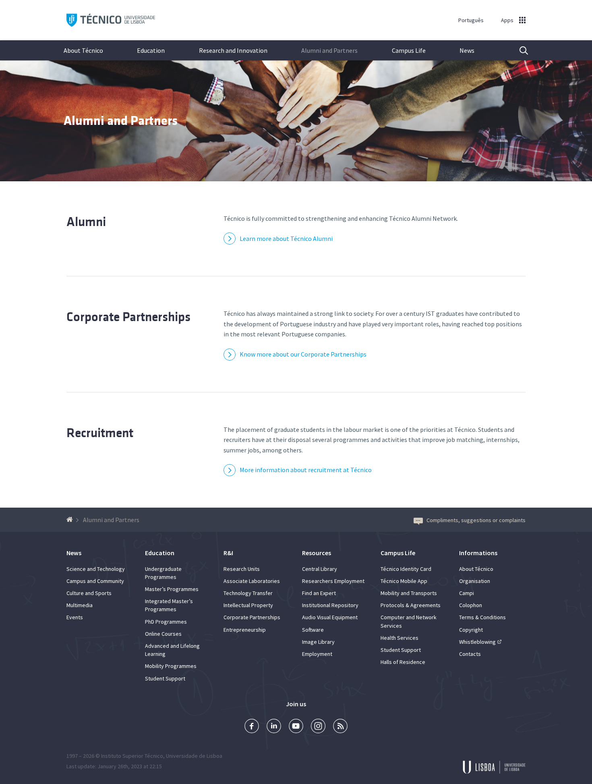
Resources (316, 553)
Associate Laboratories (252, 581)
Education (151, 50)
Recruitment (99, 433)
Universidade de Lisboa (194, 755)
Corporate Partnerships (128, 317)
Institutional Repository (330, 605)
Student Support (165, 678)
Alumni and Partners (329, 50)
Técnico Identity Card (406, 568)
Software (313, 629)
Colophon (470, 605)
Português (471, 20)
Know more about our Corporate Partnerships (303, 354)
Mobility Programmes (171, 666)
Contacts (470, 653)
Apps (507, 20)
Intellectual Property (248, 605)
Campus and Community (95, 581)
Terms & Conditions (482, 617)
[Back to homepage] (70, 520)
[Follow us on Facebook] (251, 727)
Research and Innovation (233, 50)
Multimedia (79, 605)
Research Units (242, 568)
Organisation (474, 581)
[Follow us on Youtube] (296, 727)
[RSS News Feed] (340, 727)
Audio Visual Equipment (330, 617)
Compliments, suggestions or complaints (476, 520)
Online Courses (163, 633)
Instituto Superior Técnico (132, 755)
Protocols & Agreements (411, 605)
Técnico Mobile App (404, 581)
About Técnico (83, 50)
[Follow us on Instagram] (318, 727)
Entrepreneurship (245, 629)
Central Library (319, 568)
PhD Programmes (166, 621)
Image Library (318, 641)
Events (74, 617)
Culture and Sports (89, 593)
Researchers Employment (333, 581)
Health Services (399, 637)
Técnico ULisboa (110, 20)
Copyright (471, 629)
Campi (466, 593)
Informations (478, 553)
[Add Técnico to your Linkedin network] (273, 727)
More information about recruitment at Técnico (306, 470)
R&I (228, 553)
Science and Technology (95, 568)
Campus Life (409, 50)
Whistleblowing (477, 641)
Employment (317, 653)
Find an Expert (319, 593)
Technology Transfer (248, 593)
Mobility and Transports (409, 593)
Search (519, 50)
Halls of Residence (403, 662)
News (467, 50)
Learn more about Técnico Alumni (286, 238)
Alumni (86, 222)
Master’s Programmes (172, 589)
